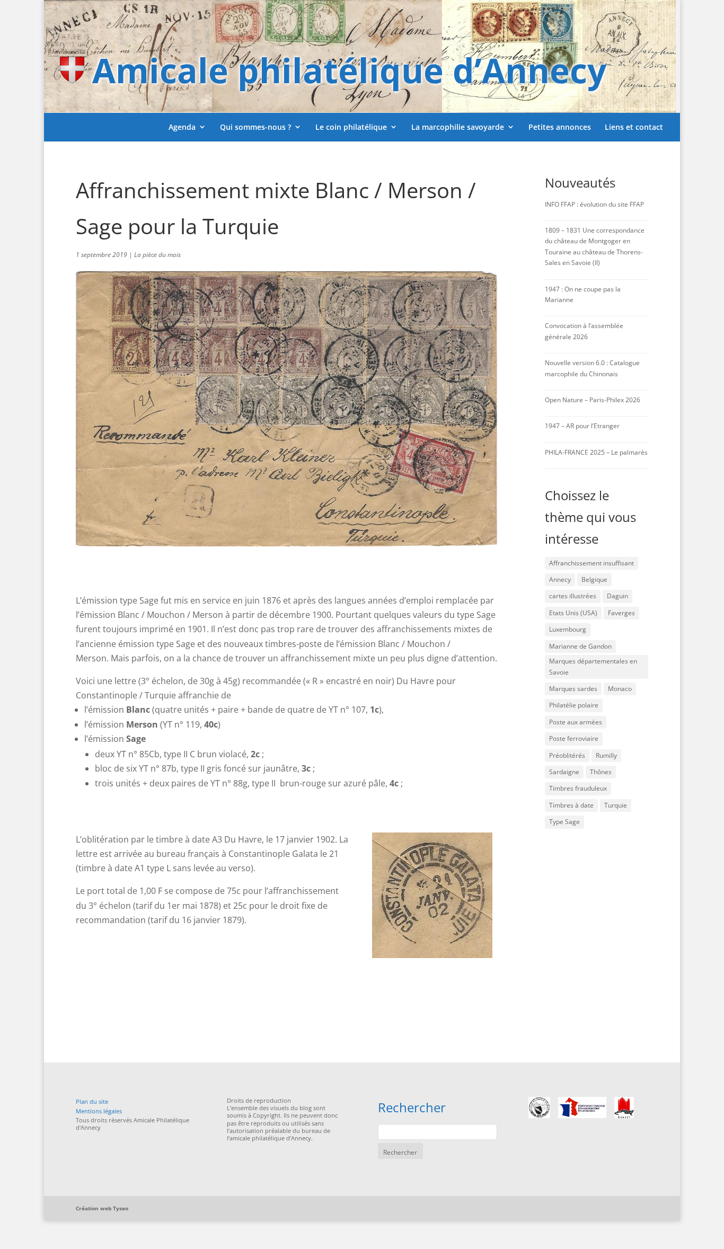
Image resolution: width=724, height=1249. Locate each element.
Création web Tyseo (102, 1208)
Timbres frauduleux (578, 788)
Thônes (601, 771)
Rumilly (606, 755)
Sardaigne (564, 771)
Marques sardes (573, 688)
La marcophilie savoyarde (457, 127)
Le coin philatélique (351, 127)
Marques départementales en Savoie (593, 666)
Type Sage (564, 821)
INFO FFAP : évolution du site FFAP (594, 204)
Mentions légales (99, 1111)
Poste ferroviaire (573, 738)
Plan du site (92, 1101)
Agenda (182, 127)
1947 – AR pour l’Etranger (582, 425)
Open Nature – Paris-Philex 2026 (592, 399)
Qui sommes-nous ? (255, 127)
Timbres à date (571, 805)
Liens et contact (634, 127)
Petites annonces (559, 127)
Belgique (594, 579)
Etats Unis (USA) (573, 612)
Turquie (615, 805)
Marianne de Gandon (580, 646)
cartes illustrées (572, 595)
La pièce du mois (157, 254)
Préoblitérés (567, 755)
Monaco (620, 688)
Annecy (560, 579)
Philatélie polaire (573, 705)
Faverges (621, 612)
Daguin (617, 595)
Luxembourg (567, 629)
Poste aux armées (575, 722)
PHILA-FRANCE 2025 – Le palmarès (596, 452)
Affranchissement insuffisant (591, 563)
